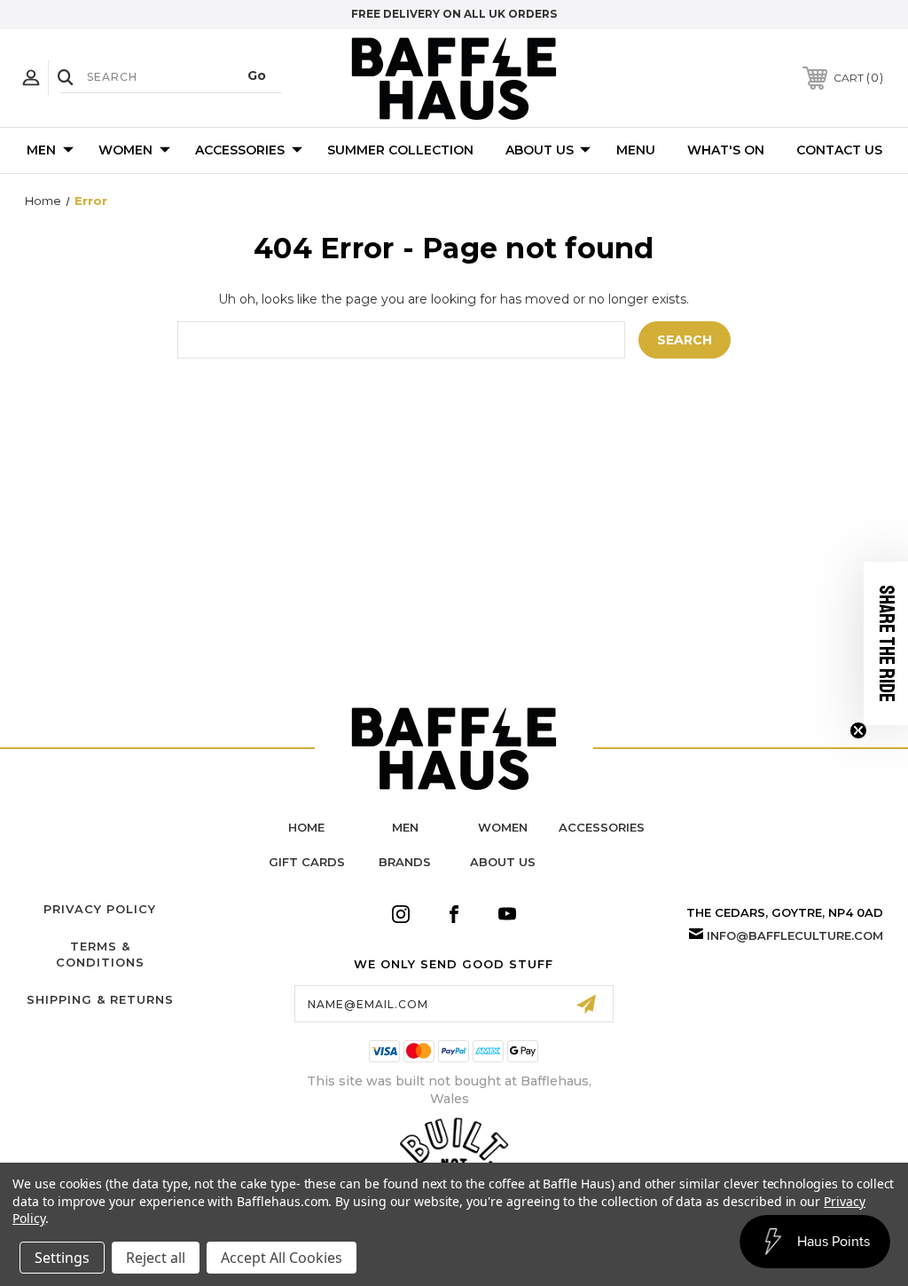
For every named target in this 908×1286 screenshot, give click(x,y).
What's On (725, 150)
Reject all (155, 1257)
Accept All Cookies (281, 1257)
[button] (886, 643)
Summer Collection (400, 150)
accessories (602, 827)
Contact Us (839, 150)
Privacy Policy (99, 909)
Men (41, 150)
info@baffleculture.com (795, 935)
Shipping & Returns (100, 999)
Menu (635, 150)
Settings (62, 1257)
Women (125, 150)
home (306, 827)
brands (405, 862)
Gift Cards (307, 862)
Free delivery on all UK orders (454, 13)
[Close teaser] (858, 730)
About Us (539, 150)
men (405, 827)
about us (503, 862)
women (503, 827)
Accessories (240, 150)
